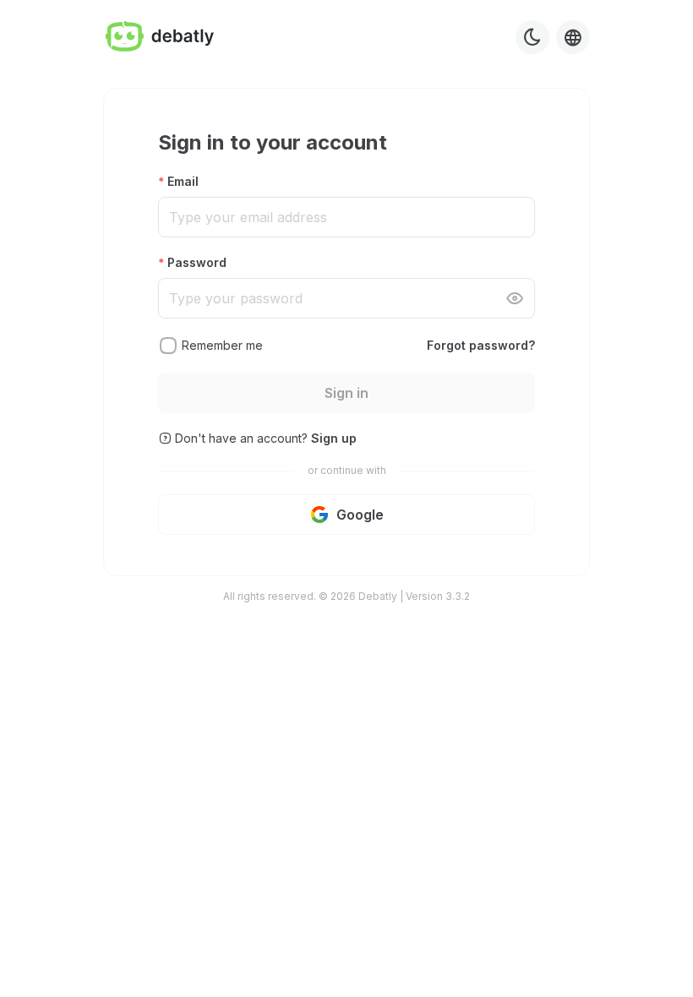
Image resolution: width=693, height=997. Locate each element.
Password (196, 262)
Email (183, 181)
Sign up (334, 438)
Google (360, 514)
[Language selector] (573, 37)
